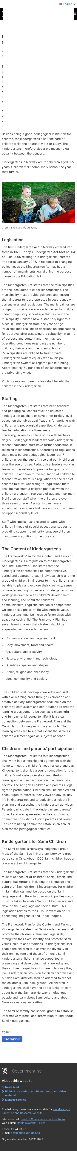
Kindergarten (12, 1038)
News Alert (12, 1087)
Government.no (26, 1071)
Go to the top (39, 1057)
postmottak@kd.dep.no (25, 1132)
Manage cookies (15, 1099)
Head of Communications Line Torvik (43, 1119)
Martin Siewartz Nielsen (31, 1122)
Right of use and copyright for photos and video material (35, 1093)
